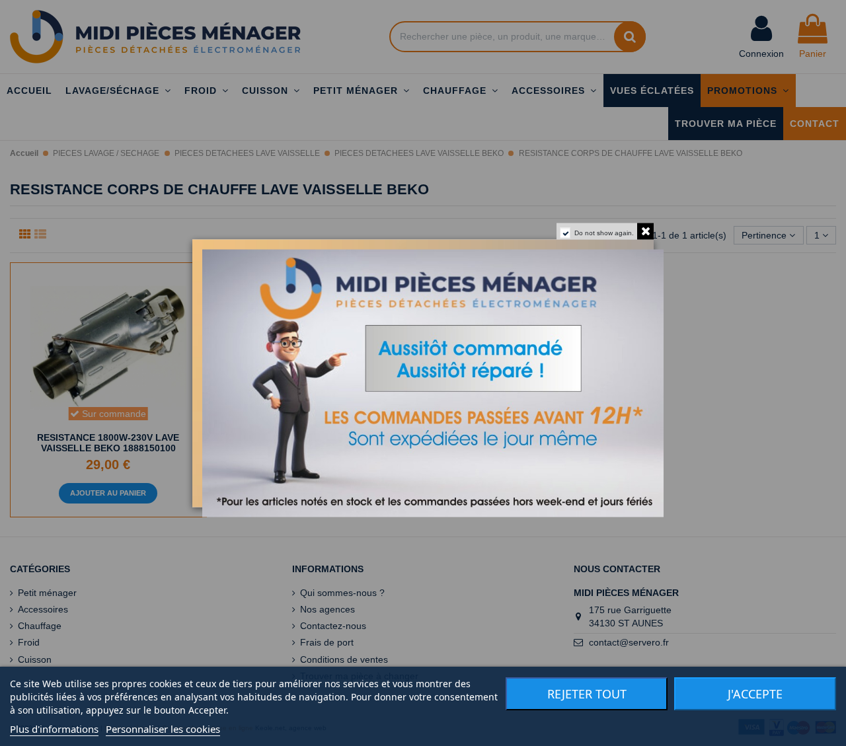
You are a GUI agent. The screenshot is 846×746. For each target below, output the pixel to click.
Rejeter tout (587, 694)
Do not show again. (604, 232)
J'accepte (755, 694)
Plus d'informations (54, 728)
